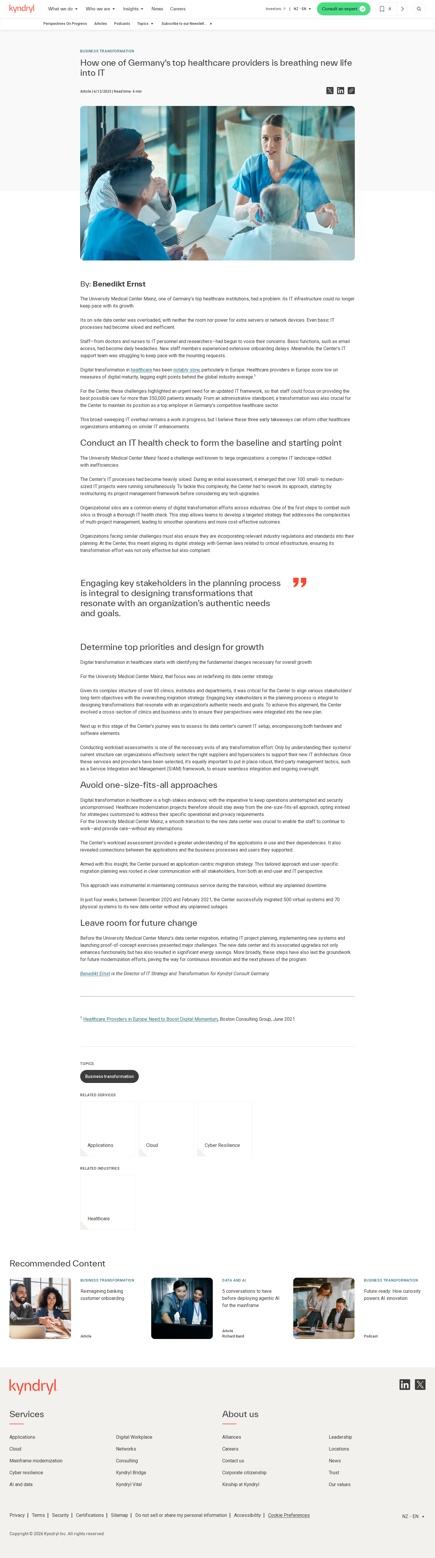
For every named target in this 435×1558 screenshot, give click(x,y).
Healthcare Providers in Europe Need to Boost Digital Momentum (150, 1019)
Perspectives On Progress (65, 24)
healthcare (141, 370)
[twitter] (420, 1384)
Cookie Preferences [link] (289, 1515)
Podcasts (122, 24)
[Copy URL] (351, 90)
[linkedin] (404, 1384)
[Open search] (419, 8)
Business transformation (107, 51)
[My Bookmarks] (402, 9)
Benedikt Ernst (95, 973)
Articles (100, 24)
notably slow (186, 370)
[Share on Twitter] (330, 90)
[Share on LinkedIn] (340, 90)
